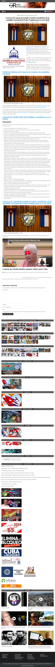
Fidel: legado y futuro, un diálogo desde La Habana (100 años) (14, 468)
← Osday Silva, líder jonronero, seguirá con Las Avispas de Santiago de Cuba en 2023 (19, 278)
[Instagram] (49, 11)
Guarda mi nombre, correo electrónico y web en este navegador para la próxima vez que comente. (25, 311)
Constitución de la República (39, 107)
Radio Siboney (18, 654)
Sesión (46, 272)
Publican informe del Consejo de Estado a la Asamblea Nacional (25, 73)
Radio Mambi (17, 655)
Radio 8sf (4, 655)
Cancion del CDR (5, 607)
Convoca (36, 272)
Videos (36, 15)
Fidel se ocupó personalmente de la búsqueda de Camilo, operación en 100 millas (18, 479)
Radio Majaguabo (43, 655)
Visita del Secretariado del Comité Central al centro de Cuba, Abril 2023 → (38, 277)
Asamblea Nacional (16, 272)
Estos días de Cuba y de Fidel (7, 486)
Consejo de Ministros (22, 112)
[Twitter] (45, 11)
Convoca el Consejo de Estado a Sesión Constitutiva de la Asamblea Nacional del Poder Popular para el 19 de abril (28, 19)
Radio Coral (30, 655)
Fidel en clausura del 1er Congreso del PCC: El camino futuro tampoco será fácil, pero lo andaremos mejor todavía (25, 477)
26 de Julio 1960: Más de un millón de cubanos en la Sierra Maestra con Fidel (17, 475)
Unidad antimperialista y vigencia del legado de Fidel (12, 470)
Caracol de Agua (31, 658)
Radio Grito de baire (19, 657)
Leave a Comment (36, 22)
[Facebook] (47, 11)
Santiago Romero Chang (20, 22)
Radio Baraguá (31, 657)
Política (32, 15)
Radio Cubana (5, 654)
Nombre (4, 304)
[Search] (53, 11)
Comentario (5, 289)
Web (3, 309)
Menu (4, 1)
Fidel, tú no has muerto (6, 646)
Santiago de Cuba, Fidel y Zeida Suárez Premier (11, 481)
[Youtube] (51, 11)
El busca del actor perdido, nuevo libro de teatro (39, 627)
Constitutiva (31, 272)
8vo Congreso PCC (22, 15)
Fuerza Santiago (18, 658)
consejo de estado (24, 272)
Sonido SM (30, 654)
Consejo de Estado (32, 62)
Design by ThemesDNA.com (27, 665)
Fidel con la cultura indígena (7, 466)
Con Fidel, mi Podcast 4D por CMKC (9, 484)
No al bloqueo (28, 15)
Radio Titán (4, 657)
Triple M (42, 654)
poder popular (41, 272)
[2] (10, 125)
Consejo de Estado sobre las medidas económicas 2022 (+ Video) (27, 118)
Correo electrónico (6, 307)
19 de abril (9, 272)
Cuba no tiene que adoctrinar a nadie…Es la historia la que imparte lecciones (17, 472)
